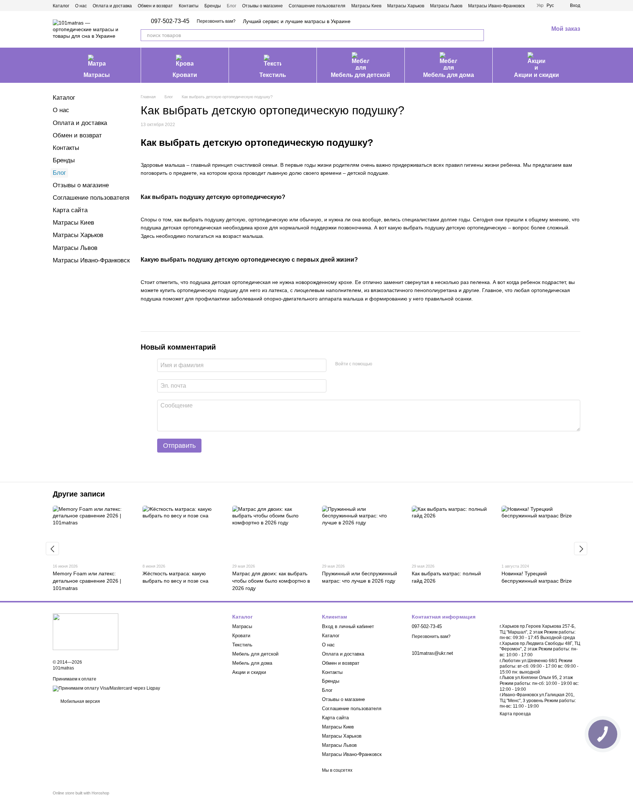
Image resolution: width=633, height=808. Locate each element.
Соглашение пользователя (317, 5)
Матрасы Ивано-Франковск (496, 5)
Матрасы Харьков (405, 5)
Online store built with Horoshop (81, 793)
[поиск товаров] (478, 35)
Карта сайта (70, 210)
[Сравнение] (504, 29)
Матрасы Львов (446, 5)
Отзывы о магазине (262, 5)
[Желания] (523, 29)
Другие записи (79, 494)
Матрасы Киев (366, 5)
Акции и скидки (536, 75)
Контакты (189, 5)
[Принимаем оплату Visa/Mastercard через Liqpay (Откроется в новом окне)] (106, 688)
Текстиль (272, 75)
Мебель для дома (448, 75)
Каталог (61, 5)
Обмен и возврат (155, 5)
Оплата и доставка (112, 5)
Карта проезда (515, 713)
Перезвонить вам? (216, 21)
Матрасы (97, 75)
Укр (540, 5)
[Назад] (52, 548)
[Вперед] (580, 548)
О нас (81, 5)
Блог (231, 5)
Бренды (212, 5)
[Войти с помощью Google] (392, 364)
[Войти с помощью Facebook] (380, 364)
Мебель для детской (360, 75)
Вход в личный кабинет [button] (348, 626)
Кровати (185, 75)
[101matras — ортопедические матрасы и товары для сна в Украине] (85, 631)
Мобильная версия (79, 701)
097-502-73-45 (170, 21)
